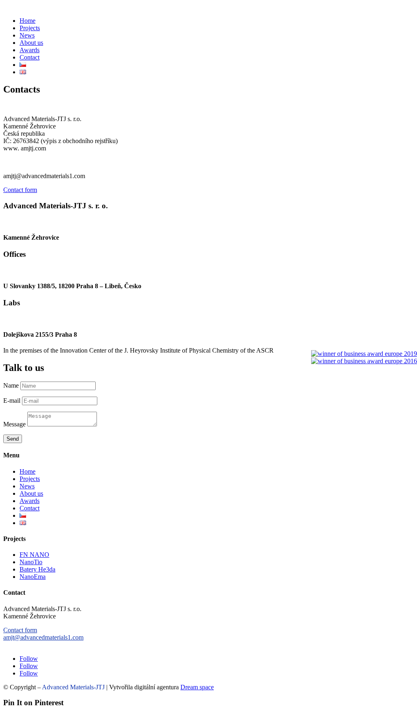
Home (27, 20)
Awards (30, 49)
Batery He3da (37, 569)
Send (13, 439)
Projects (30, 27)
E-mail (11, 400)
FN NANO (34, 554)
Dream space (197, 687)
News (27, 35)
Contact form (20, 189)
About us (31, 42)
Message (14, 424)
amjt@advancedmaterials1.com (43, 637)
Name (11, 385)
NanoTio (31, 561)
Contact (30, 57)
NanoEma (33, 576)
